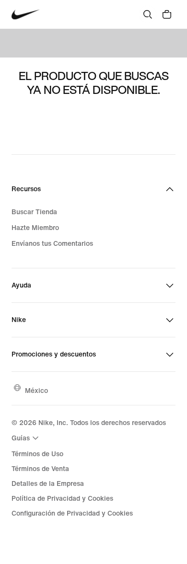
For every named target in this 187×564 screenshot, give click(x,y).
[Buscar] (147, 14)
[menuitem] (26, 438)
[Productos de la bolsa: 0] (166, 14)
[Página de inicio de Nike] (26, 14)
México (36, 390)
